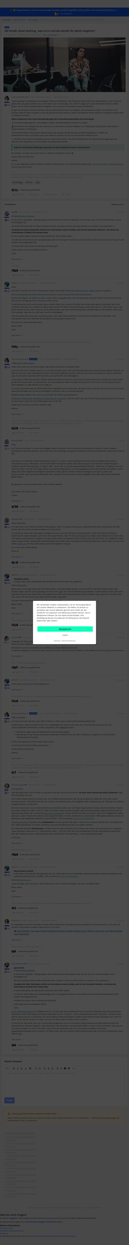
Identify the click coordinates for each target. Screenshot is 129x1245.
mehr (65, 635)
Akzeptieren (65, 629)
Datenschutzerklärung (68, 641)
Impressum (57, 641)
